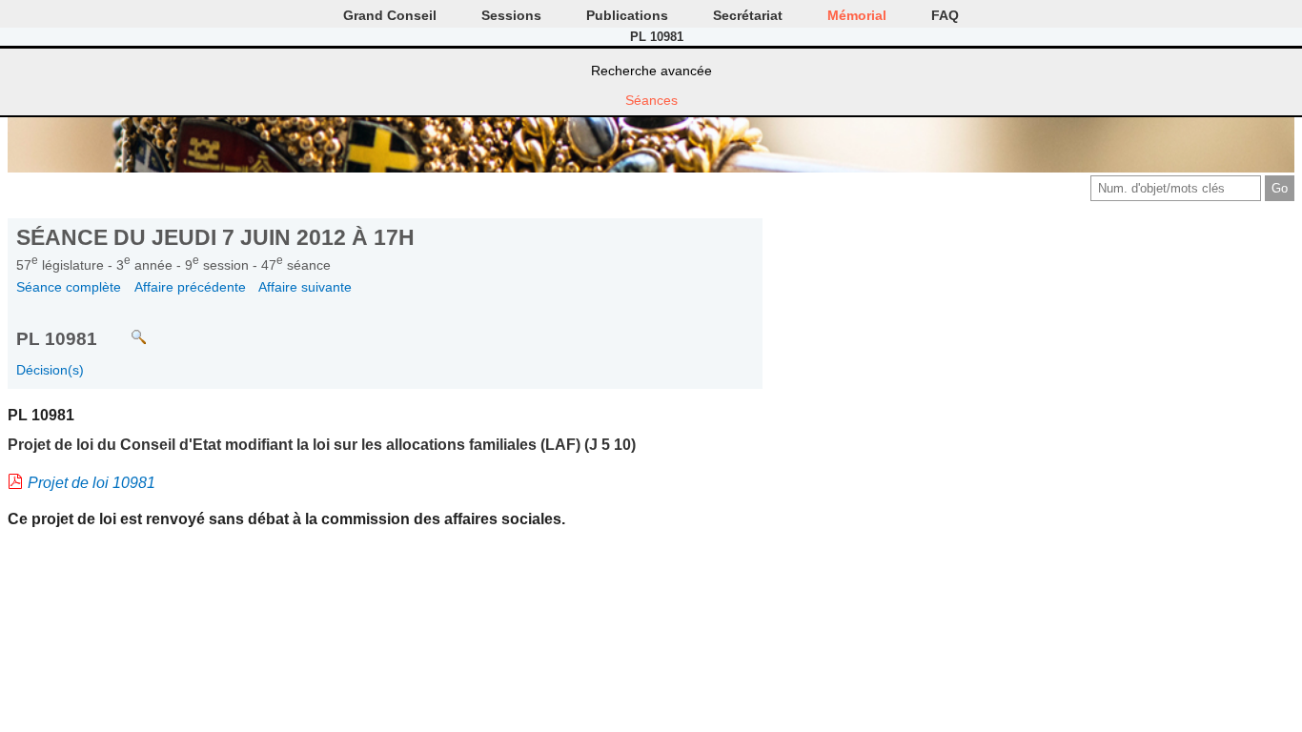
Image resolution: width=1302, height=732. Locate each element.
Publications (627, 15)
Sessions (511, 15)
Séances (651, 100)
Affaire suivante (305, 287)
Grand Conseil (390, 15)
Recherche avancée (651, 70)
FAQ (945, 15)
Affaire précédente (190, 287)
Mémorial (856, 15)
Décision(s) (50, 369)
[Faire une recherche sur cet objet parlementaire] (124, 328)
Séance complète (68, 287)
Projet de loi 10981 (91, 483)
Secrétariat (748, 15)
